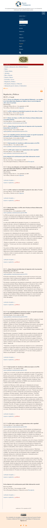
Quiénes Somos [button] (22, 16)
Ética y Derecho (8, 75)
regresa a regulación (12, 182)
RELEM (21, 28)
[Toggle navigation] (43, 13)
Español (21, 43)
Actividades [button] (21, 19)
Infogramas (21, 37)
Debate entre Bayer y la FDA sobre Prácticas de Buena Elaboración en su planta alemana (22, 118)
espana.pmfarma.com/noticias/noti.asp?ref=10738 (15, 131)
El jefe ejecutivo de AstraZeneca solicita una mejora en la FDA (23, 143)
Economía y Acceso (9, 79)
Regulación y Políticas (10, 81)
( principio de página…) (9, 180)
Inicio (6, 88)
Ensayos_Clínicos (9, 77)
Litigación (21, 108)
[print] (41, 91)
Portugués (21, 49)
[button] (20, 53)
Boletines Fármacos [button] (23, 22)
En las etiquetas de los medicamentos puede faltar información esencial (21, 156)
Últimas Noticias (22, 25)
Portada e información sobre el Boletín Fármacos (16, 67)
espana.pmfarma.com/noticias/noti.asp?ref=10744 (15, 139)
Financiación (21, 31)
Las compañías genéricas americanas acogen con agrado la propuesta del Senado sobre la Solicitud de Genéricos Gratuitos (23, 135)
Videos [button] (20, 34)
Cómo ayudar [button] (22, 40)
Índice (6, 69)
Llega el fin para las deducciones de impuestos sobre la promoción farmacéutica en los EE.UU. (22, 127)
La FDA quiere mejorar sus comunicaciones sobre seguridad (23, 150)
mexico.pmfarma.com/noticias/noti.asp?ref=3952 (15, 146)
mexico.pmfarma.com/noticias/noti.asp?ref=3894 (15, 123)
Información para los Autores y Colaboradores (16, 86)
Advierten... (7, 73)
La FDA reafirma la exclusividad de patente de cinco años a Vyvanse (25, 111)
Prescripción (31, 161)
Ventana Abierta (8, 71)
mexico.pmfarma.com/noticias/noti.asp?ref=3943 (15, 153)
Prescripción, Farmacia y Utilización (13, 83)
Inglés (20, 46)
